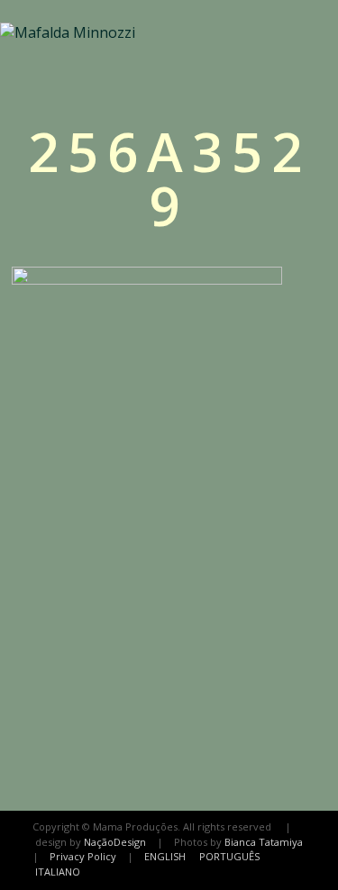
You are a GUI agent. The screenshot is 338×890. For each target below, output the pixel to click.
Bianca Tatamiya (263, 842)
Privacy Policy (83, 856)
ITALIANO (57, 871)
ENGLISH (165, 856)
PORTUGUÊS (229, 856)
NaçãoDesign (115, 842)
